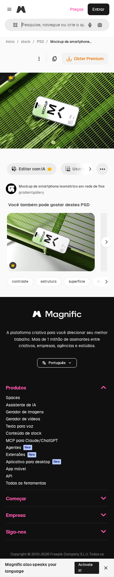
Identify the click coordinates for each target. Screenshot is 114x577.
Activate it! (85, 567)
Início (10, 41)
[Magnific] (57, 315)
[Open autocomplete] (13, 25)
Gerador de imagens (25, 412)
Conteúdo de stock (24, 433)
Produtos (16, 387)
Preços (77, 9)
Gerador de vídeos (23, 419)
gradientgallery (31, 192)
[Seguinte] (90, 169)
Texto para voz (19, 426)
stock (25, 41)
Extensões (20, 454)
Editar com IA (28, 170)
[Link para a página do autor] (11, 189)
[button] (57, 363)
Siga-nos (16, 532)
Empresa (15, 515)
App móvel (16, 468)
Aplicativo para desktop (33, 461)
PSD (40, 41)
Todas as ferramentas (26, 483)
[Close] (106, 567)
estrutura (48, 281)
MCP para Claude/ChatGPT (32, 440)
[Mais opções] (39, 58)
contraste (20, 281)
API (9, 476)
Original (37, 78)
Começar (16, 498)
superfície (77, 281)
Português (57, 363)
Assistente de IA (21, 405)
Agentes (18, 447)
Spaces (13, 397)
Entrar (98, 9)
